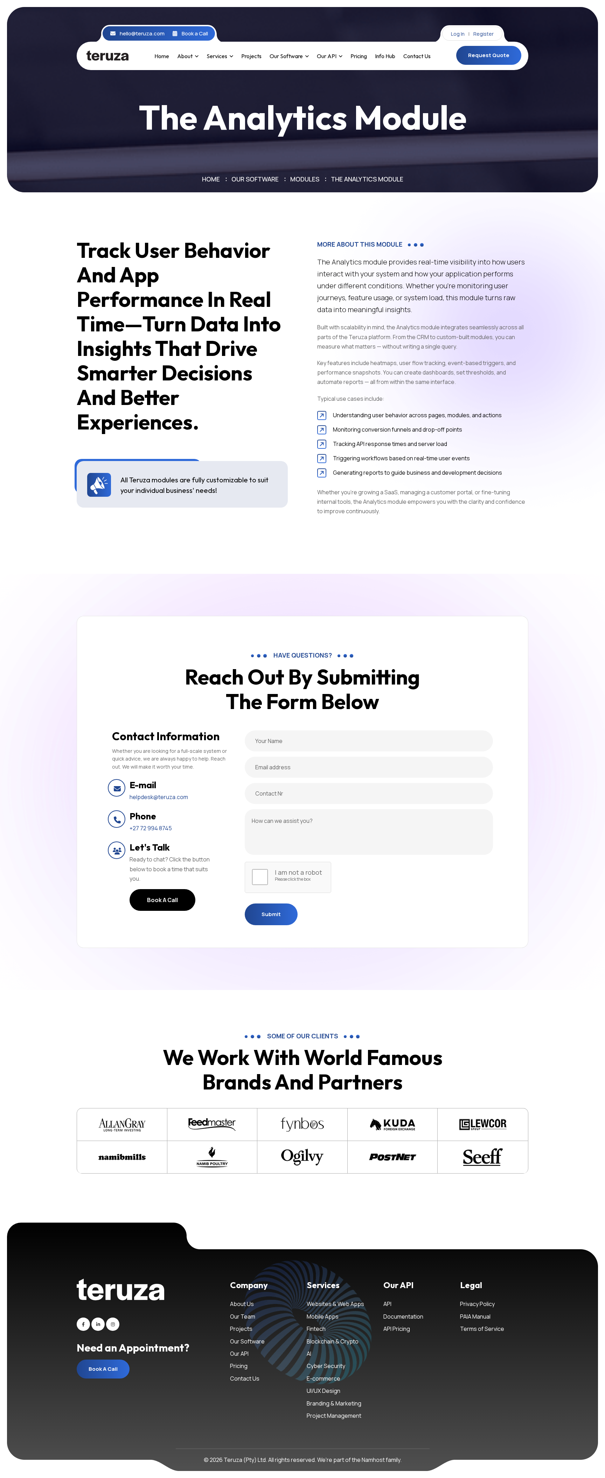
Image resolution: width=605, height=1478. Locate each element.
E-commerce (323, 1378)
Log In (458, 33)
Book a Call (195, 33)
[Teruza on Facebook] (83, 1324)
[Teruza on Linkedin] (98, 1324)
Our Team (242, 1316)
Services (217, 56)
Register (483, 33)
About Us (242, 1304)
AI (309, 1353)
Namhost (373, 1460)
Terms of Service (482, 1329)
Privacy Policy (477, 1304)
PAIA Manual (475, 1316)
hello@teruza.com (142, 33)
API (387, 1304)
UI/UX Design (323, 1391)
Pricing (358, 56)
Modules (304, 179)
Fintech (316, 1329)
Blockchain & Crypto (333, 1341)
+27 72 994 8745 (151, 828)
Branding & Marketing (334, 1403)
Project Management (334, 1415)
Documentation (403, 1316)
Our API (326, 56)
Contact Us (417, 56)
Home (161, 56)
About (185, 56)
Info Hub (385, 56)
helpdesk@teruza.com (159, 797)
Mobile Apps (323, 1316)
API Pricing (396, 1329)
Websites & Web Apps (335, 1304)
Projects (251, 56)
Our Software (286, 56)
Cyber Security (326, 1366)
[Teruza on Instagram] (112, 1324)
